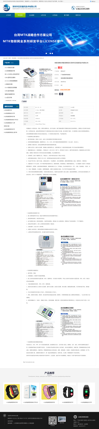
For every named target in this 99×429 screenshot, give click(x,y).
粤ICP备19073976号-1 (23, 418)
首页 (10, 58)
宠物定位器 (6, 126)
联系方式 (78, 15)
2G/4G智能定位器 (9, 67)
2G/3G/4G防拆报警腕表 (11, 81)
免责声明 (21, 423)
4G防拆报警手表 (8, 110)
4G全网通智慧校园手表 (30, 402)
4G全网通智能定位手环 (9, 113)
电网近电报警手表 (10, 94)
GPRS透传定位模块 (10, 77)
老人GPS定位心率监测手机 (12, 74)
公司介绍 (43, 15)
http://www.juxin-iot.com (28, 362)
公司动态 (54, 15)
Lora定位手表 (8, 97)
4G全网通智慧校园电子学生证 (11, 119)
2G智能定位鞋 (8, 84)
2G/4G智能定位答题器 (11, 87)
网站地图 (32, 423)
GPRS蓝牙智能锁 (9, 91)
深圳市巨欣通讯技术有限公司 (34, 418)
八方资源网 (16, 423)
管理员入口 (26, 423)
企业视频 (31, 15)
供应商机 (20, 15)
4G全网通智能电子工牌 (9, 122)
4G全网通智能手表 (10, 71)
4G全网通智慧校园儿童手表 (10, 132)
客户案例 (66, 15)
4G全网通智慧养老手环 (9, 129)
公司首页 (8, 15)
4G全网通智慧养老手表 (9, 116)
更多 (17, 106)
